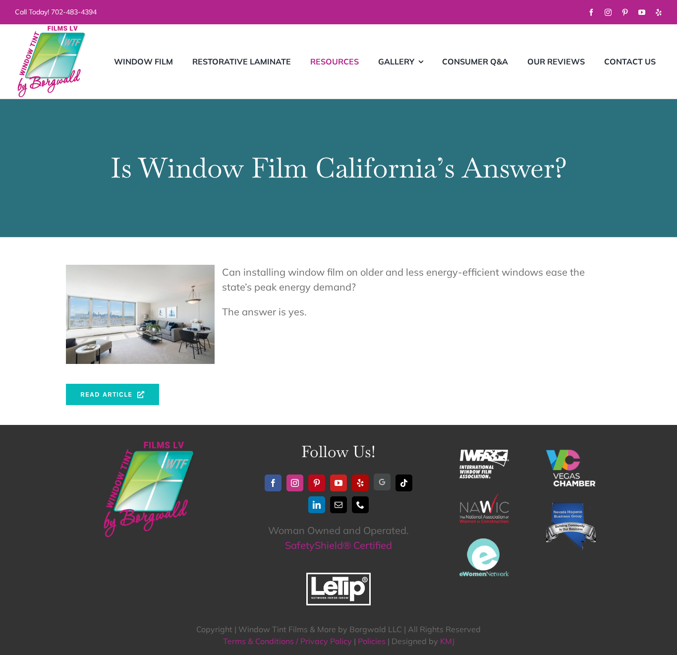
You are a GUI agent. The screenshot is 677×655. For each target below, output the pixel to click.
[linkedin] (316, 504)
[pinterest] (624, 12)
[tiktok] (403, 483)
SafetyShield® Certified (338, 545)
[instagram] (608, 12)
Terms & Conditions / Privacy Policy (287, 641)
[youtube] (641, 12)
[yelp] (658, 12)
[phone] (360, 504)
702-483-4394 (74, 11)
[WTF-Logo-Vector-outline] (52, 29)
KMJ (447, 641)
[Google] (382, 482)
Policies (372, 641)
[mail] (338, 504)
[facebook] (591, 12)
